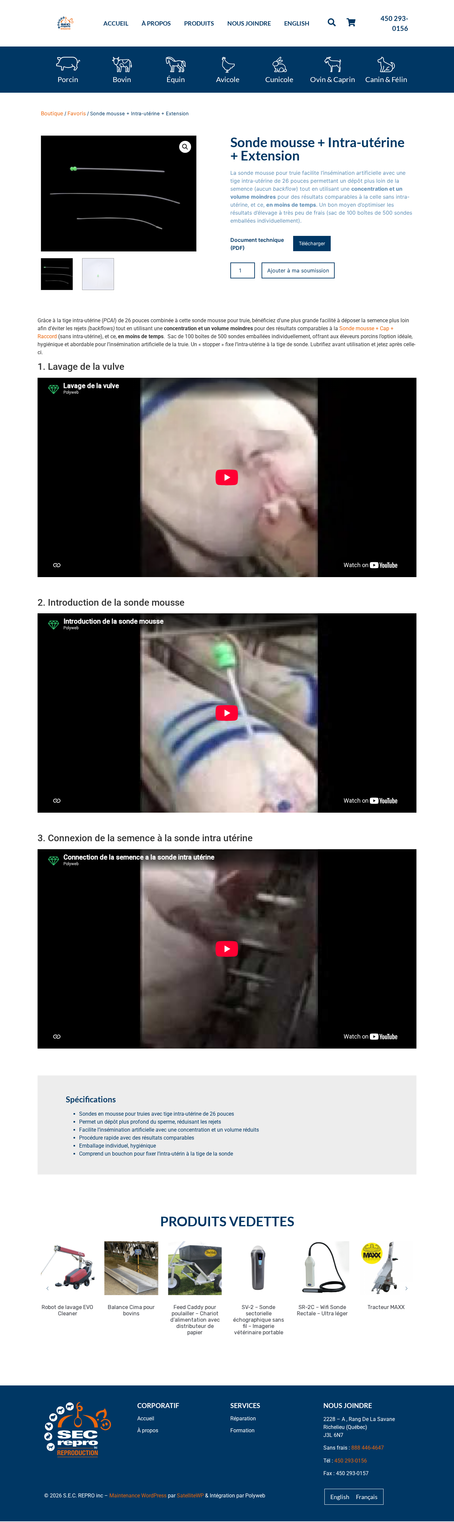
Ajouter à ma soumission (298, 270)
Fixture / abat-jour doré (397, 1310)
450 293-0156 (350, 1461)
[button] (185, 147)
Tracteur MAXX (334, 1307)
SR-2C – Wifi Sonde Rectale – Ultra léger (270, 1310)
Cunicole (279, 79)
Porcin (67, 79)
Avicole (228, 79)
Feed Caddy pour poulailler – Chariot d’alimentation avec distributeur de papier (143, 1320)
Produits (199, 23)
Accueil (115, 23)
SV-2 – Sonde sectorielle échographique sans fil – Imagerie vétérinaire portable (206, 1320)
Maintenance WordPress (138, 1495)
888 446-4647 (367, 1448)
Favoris (76, 113)
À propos (156, 23)
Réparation (243, 1418)
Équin (176, 79)
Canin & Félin (386, 79)
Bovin (122, 79)
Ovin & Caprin (332, 79)
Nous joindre (249, 23)
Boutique (52, 113)
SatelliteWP (190, 1495)
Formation (242, 1430)
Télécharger (312, 243)
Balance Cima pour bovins (79, 1310)
